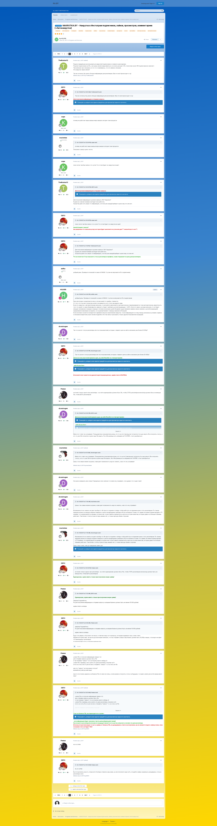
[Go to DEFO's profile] (63, 93)
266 (61, 338)
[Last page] (89, 54)
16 (60, 130)
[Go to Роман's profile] (63, 395)
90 (61, 401)
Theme (112, 821)
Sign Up (160, 3)
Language (105, 821)
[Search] (162, 10)
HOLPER (63, 38)
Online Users (64, 15)
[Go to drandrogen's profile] (63, 332)
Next (86, 54)
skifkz (63, 269)
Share (147, 39)
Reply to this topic (155, 46)
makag (74, 786)
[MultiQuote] (74, 80)
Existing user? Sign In (147, 3)
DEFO (63, 87)
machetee (63, 138)
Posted (78, 60)
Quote (79, 80)
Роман (63, 389)
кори (63, 117)
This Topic (155, 10)
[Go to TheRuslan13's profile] (63, 66)
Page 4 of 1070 (97, 54)
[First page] (55, 54)
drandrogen (63, 326)
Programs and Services (75, 40)
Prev (58, 54)
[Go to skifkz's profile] (63, 274)
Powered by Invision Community (108, 823)
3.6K (60, 301)
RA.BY (56, 3)
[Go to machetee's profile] (63, 144)
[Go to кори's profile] (63, 123)
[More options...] (161, 60)
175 (61, 72)
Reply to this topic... (69, 803)
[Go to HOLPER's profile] (56, 39)
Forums (55, 15)
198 (61, 150)
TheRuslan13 (63, 60)
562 (60, 99)
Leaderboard (73, 15)
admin (74, 789)
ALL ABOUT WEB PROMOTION (60, 10)
